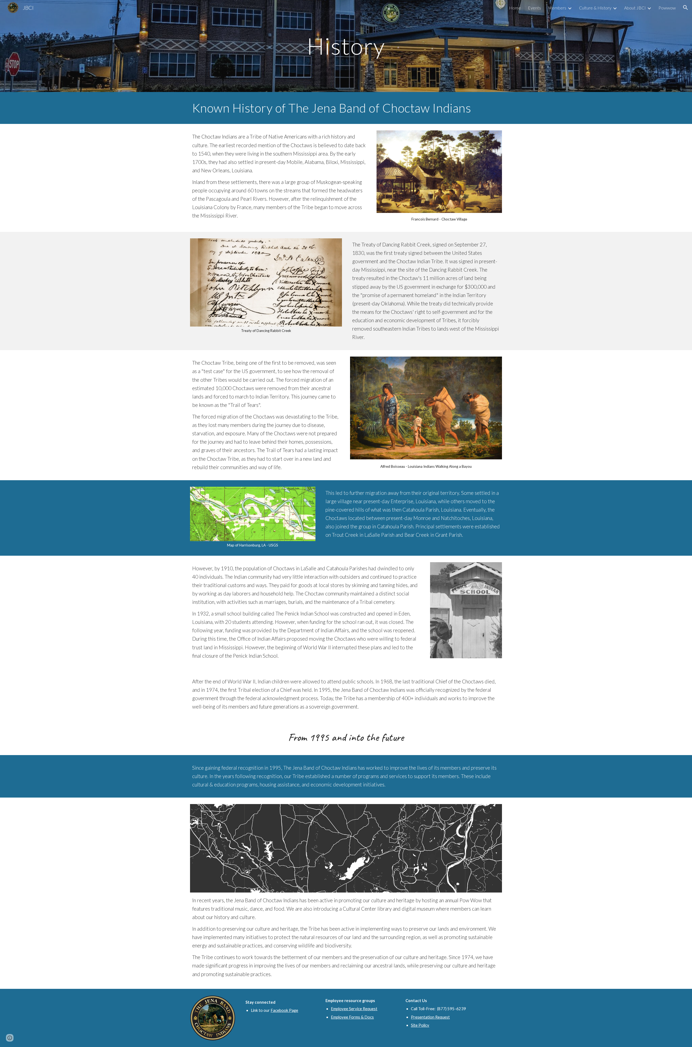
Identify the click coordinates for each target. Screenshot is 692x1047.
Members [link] (557, 7)
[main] (346, 46)
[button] (685, 7)
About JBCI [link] (635, 7)
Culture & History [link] (595, 7)
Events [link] (534, 7)
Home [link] (515, 7)
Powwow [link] (667, 7)
